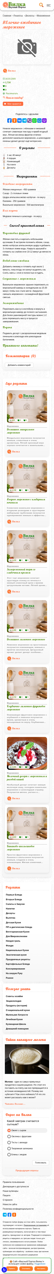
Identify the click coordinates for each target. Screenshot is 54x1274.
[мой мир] (39, 120)
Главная (7, 15)
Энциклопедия (13, 1001)
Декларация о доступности (16, 1186)
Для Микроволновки (16, 936)
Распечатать (12, 93)
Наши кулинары (10, 1191)
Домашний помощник (17, 1029)
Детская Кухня (13, 922)
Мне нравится (14, 104)
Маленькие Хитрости (17, 1015)
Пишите (6, 1195)
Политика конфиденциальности (18, 1209)
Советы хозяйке (14, 996)
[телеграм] (24, 120)
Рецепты (18, 15)
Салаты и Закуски (15, 904)
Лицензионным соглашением (35, 1225)
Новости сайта (10, 1204)
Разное (9, 978)
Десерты (10, 913)
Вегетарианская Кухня (17, 932)
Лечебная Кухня (14, 1019)
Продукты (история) (16, 1006)
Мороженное (43, 15)
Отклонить (26, 1269)
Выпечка (10, 918)
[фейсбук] (9, 120)
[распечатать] (44, 120)
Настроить (41, 1269)
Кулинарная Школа (16, 1024)
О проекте (8, 1200)
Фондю (10, 946)
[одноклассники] (14, 120)
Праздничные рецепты (18, 959)
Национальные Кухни (17, 950)
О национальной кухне (18, 1010)
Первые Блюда (14, 895)
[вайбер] (29, 120)
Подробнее (39, 1264)
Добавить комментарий (19, 365)
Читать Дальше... (15, 1104)
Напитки (10, 909)
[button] (4, 1270)
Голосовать (40, 1163)
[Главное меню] (48, 5)
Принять (12, 1269)
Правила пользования (14, 1182)
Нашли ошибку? (14, 97)
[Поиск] (41, 5)
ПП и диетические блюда (19, 927)
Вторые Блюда (14, 899)
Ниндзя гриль (13, 941)
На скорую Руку (14, 973)
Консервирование (15, 969)
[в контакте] (19, 120)
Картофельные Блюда (18, 964)
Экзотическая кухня (16, 955)
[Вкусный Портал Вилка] (14, 5)
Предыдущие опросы (27, 1170)
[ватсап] (34, 120)
